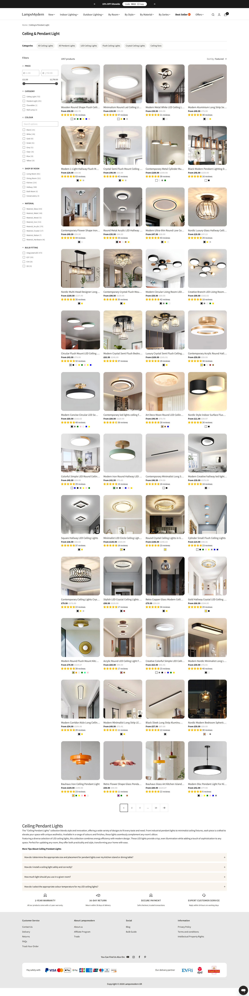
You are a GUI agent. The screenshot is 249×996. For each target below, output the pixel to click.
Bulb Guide (131, 931)
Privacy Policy (184, 926)
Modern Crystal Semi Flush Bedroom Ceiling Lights (122, 353)
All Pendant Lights (67, 45)
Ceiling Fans (156, 45)
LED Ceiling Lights (89, 45)
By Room (113, 14)
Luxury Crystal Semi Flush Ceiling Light (165, 353)
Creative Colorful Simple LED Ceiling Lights (165, 661)
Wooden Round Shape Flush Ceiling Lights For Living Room (80, 107)
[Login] (219, 14)
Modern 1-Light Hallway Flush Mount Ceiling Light (80, 168)
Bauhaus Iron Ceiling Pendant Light (80, 784)
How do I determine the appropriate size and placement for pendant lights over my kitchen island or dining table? (78, 857)
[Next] (164, 808)
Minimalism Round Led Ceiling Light (122, 107)
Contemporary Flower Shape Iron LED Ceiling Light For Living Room (80, 230)
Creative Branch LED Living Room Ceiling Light (207, 291)
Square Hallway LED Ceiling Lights (79, 538)
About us (78, 926)
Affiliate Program (82, 931)
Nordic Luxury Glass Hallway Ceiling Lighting (207, 230)
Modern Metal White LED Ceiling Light (165, 107)
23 (156, 808)
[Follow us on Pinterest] (145, 957)
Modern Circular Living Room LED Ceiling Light (165, 291)
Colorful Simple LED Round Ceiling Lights (80, 476)
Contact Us (27, 926)
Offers (199, 14)
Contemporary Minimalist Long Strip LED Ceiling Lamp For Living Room (165, 476)
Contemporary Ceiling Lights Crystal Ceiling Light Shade (80, 599)
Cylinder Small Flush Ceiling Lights (207, 538)
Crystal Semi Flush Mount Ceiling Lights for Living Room (122, 168)
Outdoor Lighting (92, 14)
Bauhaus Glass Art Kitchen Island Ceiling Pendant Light (165, 784)
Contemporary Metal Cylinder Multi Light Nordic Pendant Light (165, 168)
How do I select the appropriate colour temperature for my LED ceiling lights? (61, 886)
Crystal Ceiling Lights (135, 45)
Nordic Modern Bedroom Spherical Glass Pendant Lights (207, 722)
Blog (128, 926)
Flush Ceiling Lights (111, 45)
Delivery (26, 931)
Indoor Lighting (68, 14)
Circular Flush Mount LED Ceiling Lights (80, 353)
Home (24, 25)
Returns (26, 936)
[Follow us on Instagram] (133, 957)
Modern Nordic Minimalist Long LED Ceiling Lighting (207, 661)
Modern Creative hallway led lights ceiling (207, 476)
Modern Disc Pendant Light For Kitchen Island (207, 784)
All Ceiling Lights (45, 45)
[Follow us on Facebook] (139, 957)
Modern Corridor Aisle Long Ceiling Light (80, 722)
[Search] (213, 14)
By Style (129, 14)
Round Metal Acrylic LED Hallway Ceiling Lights (122, 230)
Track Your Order (30, 946)
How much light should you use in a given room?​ (47, 876)
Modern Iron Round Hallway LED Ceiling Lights (122, 476)
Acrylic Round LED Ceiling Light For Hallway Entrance (122, 661)
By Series (164, 14)
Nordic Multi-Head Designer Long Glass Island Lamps (80, 291)
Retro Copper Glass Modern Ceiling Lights (165, 599)
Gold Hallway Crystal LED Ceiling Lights (207, 599)
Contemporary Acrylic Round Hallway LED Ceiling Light (207, 353)
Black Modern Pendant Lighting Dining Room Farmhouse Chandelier (207, 168)
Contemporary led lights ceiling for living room (122, 414)
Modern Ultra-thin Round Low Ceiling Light (165, 230)
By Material (146, 14)
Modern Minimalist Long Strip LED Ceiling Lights (122, 722)
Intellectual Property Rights (191, 936)
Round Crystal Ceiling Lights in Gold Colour (165, 538)
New (50, 14)
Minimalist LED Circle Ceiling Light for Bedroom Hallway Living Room (122, 538)
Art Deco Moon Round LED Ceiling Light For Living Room (165, 414)
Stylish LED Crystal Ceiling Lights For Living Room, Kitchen (122, 599)
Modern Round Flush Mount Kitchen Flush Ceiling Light (80, 661)
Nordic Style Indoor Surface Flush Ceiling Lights (207, 414)
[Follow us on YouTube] (128, 957)
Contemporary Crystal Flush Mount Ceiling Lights (122, 291)
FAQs (24, 941)
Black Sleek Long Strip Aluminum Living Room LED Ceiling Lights (165, 722)
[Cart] (225, 14)
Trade (77, 936)
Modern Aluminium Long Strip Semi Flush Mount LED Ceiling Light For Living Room (207, 107)
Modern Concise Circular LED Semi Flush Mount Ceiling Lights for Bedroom (80, 414)
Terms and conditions (188, 931)
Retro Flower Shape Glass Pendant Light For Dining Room (122, 784)
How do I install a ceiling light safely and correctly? (48, 866)
